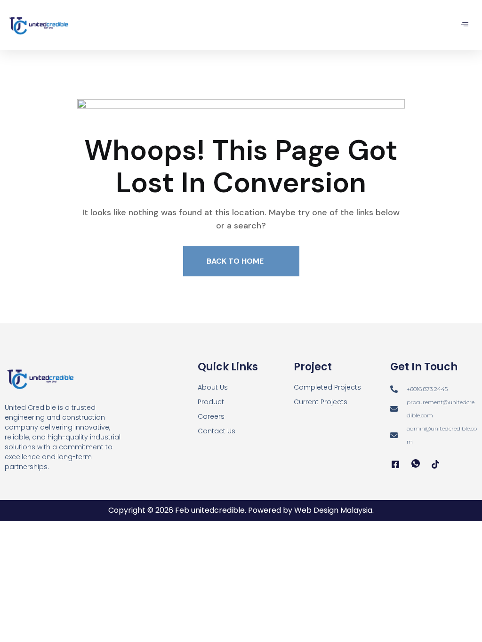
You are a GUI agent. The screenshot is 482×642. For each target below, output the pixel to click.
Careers (211, 416)
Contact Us (216, 431)
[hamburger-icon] (464, 25)
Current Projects (320, 402)
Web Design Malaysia (333, 510)
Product (211, 402)
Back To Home (236, 261)
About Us (213, 387)
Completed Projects (327, 387)
